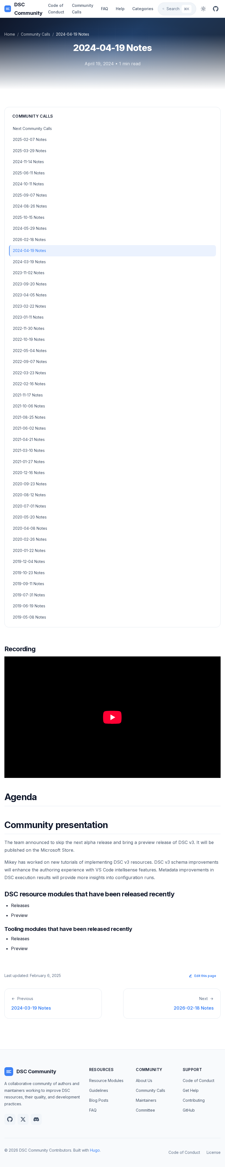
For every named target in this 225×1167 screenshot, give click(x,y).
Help (120, 8)
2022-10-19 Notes (29, 339)
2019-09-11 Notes (28, 583)
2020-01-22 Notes (29, 550)
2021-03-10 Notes (29, 450)
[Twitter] (23, 1119)
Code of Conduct (56, 9)
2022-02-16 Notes (29, 383)
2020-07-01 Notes (29, 506)
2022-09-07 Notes (30, 361)
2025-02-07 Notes (30, 139)
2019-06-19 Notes (29, 606)
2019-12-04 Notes (29, 561)
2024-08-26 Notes (30, 206)
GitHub (189, 1110)
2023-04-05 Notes (30, 295)
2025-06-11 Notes (29, 173)
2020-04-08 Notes (30, 528)
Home (9, 34)
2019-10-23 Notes (29, 572)
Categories (142, 8)
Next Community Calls (32, 128)
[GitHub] (215, 8)
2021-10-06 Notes (29, 406)
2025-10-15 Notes (28, 217)
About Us (144, 1080)
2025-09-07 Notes (30, 195)
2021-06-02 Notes (29, 428)
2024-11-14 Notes (28, 161)
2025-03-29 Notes (29, 150)
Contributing (194, 1100)
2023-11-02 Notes (28, 272)
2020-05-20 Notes (30, 517)
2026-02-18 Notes (29, 239)
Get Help (191, 1090)
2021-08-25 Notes (29, 417)
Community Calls (82, 9)
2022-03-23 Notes (29, 372)
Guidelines (98, 1090)
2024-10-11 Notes (28, 184)
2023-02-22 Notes (29, 306)
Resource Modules (106, 1080)
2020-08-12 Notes (29, 494)
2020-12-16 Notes (29, 472)
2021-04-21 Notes (29, 439)
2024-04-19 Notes (29, 250)
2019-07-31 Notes (29, 595)
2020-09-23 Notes (30, 483)
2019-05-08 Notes (29, 617)
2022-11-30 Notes (28, 328)
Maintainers (146, 1100)
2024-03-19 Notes (29, 261)
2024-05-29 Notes (30, 228)
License (214, 1152)
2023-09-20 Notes (30, 284)
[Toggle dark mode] (203, 8)
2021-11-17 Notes (28, 395)
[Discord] (36, 1119)
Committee (145, 1110)
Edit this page (205, 976)
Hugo (95, 1150)
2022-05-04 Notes (30, 350)
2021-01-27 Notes (29, 461)
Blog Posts (98, 1100)
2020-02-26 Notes (30, 539)
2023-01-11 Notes (28, 317)
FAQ (104, 8)
